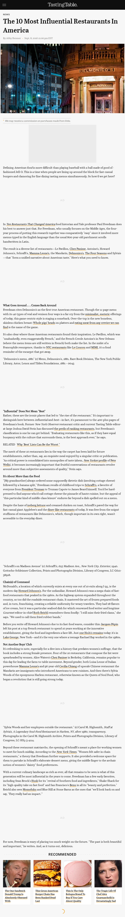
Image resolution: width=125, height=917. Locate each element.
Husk (34, 781)
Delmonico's (76, 253)
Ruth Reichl (40, 612)
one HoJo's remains (91, 633)
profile (95, 460)
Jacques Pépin (109, 624)
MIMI (94, 347)
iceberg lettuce (36, 505)
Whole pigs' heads (44, 323)
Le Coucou (78, 347)
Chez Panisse (78, 249)
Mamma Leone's (39, 253)
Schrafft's (90, 485)
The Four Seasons (96, 253)
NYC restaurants (56, 347)
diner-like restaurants (61, 509)
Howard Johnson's (29, 590)
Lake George (10, 637)
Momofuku (29, 789)
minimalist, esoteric (97, 314)
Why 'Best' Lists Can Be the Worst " (38, 444)
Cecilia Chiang (68, 666)
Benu (73, 785)
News (6, 14)
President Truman (33, 489)
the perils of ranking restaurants (74, 428)
